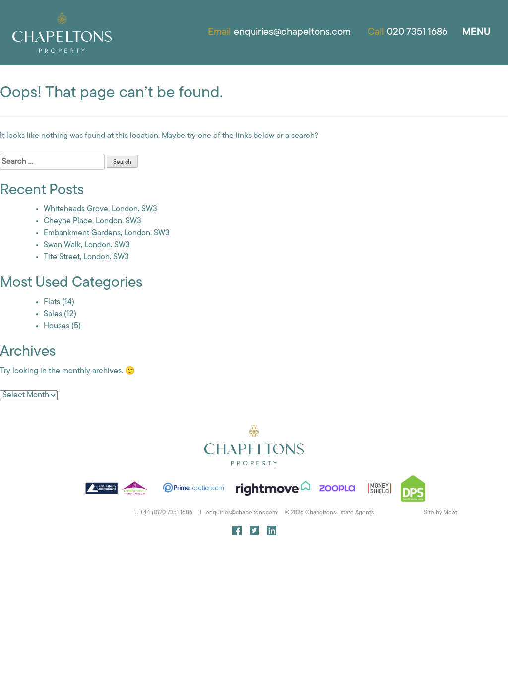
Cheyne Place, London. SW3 (92, 221)
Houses (56, 326)
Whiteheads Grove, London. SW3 (100, 209)
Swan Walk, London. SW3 (87, 245)
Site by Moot (440, 513)
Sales (53, 314)
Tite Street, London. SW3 (86, 257)
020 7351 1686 (417, 32)
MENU (476, 32)
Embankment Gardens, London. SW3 (107, 233)
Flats (52, 302)
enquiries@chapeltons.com (292, 32)
